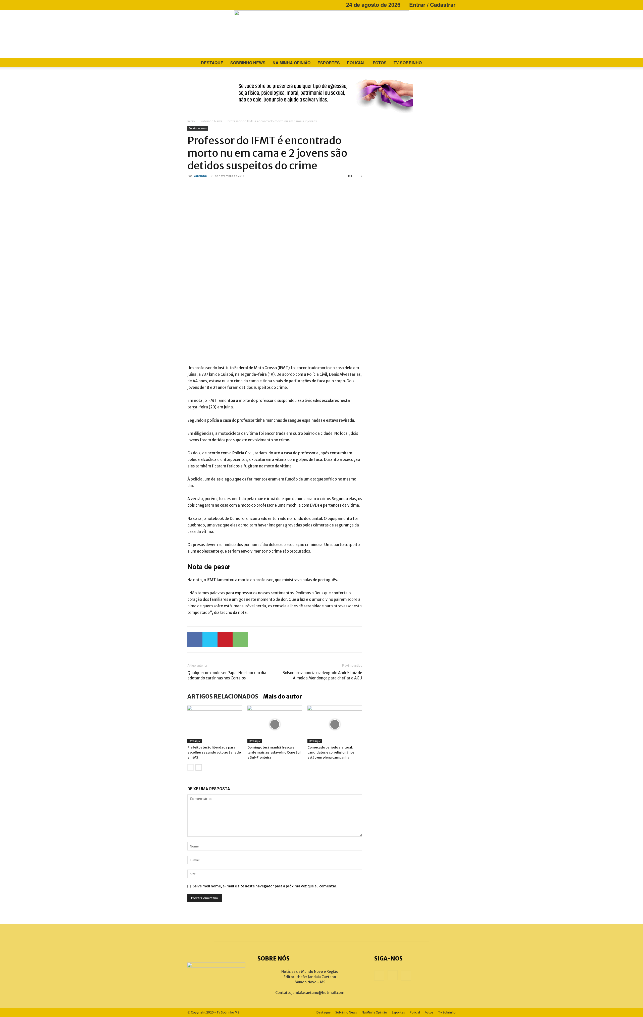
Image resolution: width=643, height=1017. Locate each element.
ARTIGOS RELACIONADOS (222, 696)
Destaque (212, 63)
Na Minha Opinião (291, 63)
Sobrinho (200, 176)
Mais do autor (282, 696)
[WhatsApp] (240, 639)
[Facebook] (191, 4)
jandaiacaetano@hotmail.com (318, 992)
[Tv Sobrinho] (321, 34)
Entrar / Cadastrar (432, 5)
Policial (356, 63)
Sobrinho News (247, 63)
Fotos (380, 63)
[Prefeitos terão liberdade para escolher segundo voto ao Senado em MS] (214, 724)
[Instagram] (199, 4)
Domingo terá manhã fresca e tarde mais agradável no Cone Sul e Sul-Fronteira (274, 752)
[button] (450, 63)
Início (191, 121)
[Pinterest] (225, 639)
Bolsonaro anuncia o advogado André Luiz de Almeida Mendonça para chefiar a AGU (322, 675)
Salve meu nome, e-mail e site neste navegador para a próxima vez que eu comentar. (265, 886)
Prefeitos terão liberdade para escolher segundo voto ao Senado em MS (214, 752)
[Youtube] (207, 4)
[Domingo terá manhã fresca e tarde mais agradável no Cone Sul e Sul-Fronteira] (274, 724)
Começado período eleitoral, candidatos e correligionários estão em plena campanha (330, 752)
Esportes (328, 63)
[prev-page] (190, 767)
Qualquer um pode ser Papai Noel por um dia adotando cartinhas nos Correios (226, 675)
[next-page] (198, 767)
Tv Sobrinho (408, 63)
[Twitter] (210, 639)
